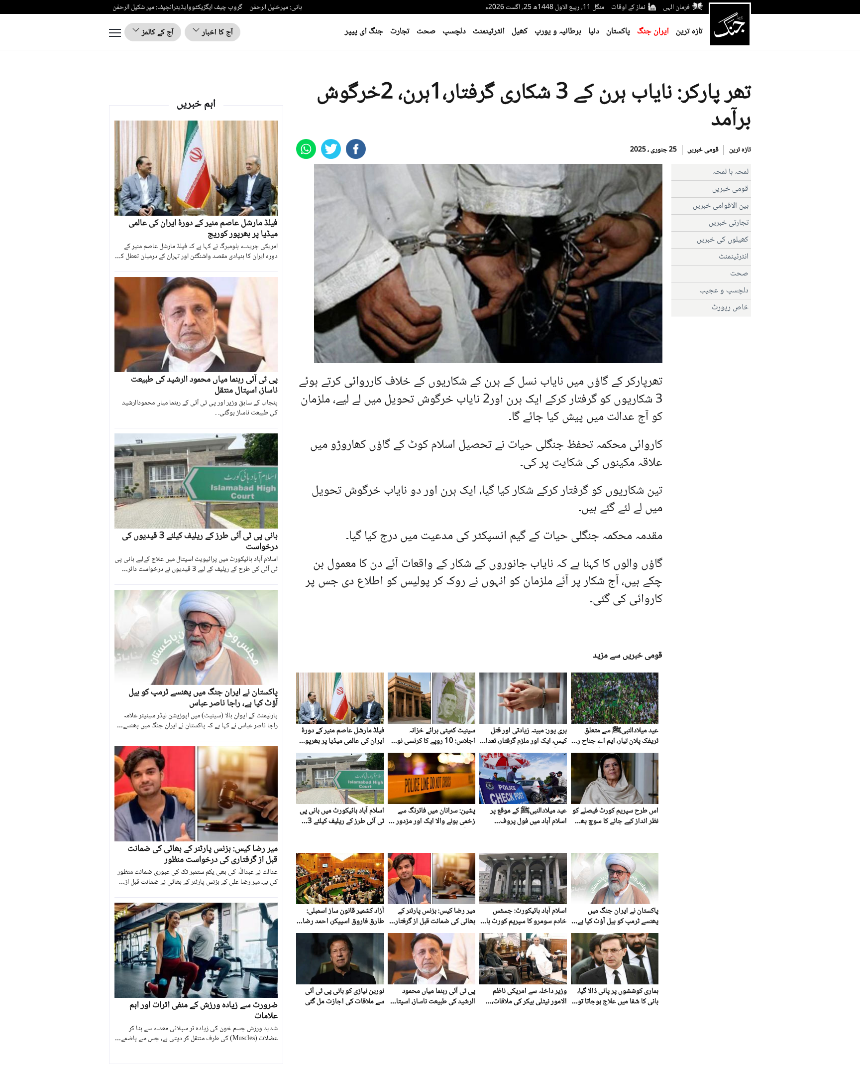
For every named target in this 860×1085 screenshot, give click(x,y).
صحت (426, 31)
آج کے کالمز (157, 32)
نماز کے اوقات (628, 7)
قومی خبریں (703, 150)
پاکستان (618, 31)
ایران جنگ (653, 31)
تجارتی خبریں (729, 223)
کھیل (520, 31)
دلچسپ (454, 31)
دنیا (593, 31)
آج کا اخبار (216, 32)
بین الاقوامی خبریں (721, 206)
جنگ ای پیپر (364, 31)
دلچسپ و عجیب (724, 290)
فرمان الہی (676, 7)
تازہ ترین (689, 31)
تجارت (400, 31)
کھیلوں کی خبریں (723, 240)
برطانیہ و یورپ (558, 31)
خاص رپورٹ (730, 307)
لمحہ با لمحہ (731, 172)
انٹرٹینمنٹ (489, 31)
